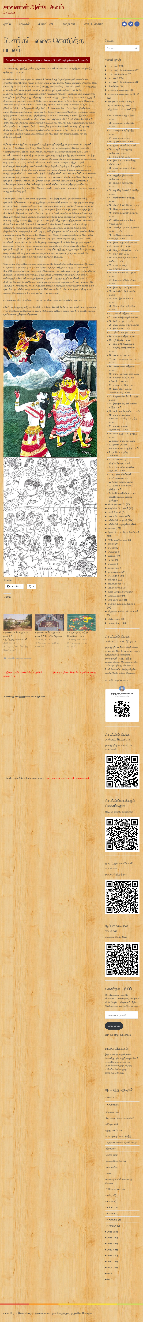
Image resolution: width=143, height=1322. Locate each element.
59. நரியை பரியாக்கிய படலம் (122, 145)
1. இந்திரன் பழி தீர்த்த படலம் (122, 492)
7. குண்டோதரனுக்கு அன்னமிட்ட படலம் (118, 453)
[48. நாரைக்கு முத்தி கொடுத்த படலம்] (81, 622)
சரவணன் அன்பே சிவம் (33, 7)
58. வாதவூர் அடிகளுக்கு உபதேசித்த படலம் (120, 150)
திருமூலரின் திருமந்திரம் (116, 874)
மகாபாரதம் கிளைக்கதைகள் (121, 82)
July (112, 1195)
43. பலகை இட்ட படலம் (120, 246)
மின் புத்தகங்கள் (115, 599)
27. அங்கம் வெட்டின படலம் (122, 332)
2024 (112, 1237)
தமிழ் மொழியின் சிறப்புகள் (120, 591)
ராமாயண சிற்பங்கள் (117, 74)
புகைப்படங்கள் (115, 595)
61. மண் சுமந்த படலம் (119, 137)
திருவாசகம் (113, 567)
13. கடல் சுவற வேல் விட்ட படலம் (124, 411)
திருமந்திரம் (113, 86)
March (113, 1213)
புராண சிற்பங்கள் (116, 516)
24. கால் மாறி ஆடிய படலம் (121, 343)
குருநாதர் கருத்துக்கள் (118, 89)
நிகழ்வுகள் (69, 23)
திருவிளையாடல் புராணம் (76, 60)
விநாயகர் (112, 555)
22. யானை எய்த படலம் (120, 355)
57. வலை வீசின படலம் (120, 156)
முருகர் (111, 559)
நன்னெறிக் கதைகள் (117, 520)
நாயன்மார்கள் (114, 583)
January (114, 1225)
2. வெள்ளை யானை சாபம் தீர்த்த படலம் (121, 487)
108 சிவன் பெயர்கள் (116, 1188)
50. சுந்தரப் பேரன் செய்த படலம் (124, 205)
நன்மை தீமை (112, 1166)
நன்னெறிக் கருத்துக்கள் (119, 524)
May (112, 1201)
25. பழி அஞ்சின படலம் (120, 340)
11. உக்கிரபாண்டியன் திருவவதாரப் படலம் (119, 427)
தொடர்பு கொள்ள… (94, 23)
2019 (112, 1267)
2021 (112, 1255)
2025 (112, 1231)
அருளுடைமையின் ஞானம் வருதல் (122, 1142)
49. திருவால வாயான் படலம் (122, 208)
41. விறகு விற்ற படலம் (119, 253)
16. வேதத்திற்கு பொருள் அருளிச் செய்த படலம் (120, 390)
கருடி (108, 1173)
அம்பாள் (112, 547)
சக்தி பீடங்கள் (114, 512)
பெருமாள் (112, 551)
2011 (111, 1273)
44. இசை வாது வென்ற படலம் (123, 242)
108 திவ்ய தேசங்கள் (117, 539)
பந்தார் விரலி (112, 1154)
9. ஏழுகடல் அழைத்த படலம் (122, 440)
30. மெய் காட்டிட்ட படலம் (121, 321)
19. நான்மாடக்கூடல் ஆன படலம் (124, 373)
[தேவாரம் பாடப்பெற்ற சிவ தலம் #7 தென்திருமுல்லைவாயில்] (17, 622)
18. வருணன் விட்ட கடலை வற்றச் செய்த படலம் (121, 379)
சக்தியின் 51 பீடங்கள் (118, 508)
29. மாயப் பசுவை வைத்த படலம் (124, 324)
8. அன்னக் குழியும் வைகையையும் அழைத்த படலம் (123, 446)
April (113, 1207)
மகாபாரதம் (113, 78)
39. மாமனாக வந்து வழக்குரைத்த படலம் (119, 266)
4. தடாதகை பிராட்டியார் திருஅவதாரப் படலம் (120, 475)
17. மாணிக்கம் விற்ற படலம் (121, 384)
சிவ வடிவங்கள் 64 (116, 504)
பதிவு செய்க (114, 1025)
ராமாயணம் (113, 66)
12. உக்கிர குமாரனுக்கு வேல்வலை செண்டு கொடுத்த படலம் (123, 418)
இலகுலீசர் (111, 1148)
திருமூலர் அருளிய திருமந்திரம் (119, 811)
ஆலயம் (111, 528)
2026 (111, 1097)
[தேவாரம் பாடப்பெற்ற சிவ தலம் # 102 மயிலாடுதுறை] (49, 622)
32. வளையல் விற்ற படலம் (121, 313)
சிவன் (111, 543)
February (114, 1219)
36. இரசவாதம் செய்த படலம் (122, 287)
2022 (112, 1249)
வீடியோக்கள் (114, 618)
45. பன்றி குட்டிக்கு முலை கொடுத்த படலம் (121, 236)
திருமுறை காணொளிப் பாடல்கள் (123, 611)
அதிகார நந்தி (112, 1111)
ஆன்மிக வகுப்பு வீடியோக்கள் (121, 603)
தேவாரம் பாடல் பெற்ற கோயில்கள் (123, 532)
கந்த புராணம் (114, 571)
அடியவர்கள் (113, 575)
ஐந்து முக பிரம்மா (114, 1130)
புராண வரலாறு (115, 587)
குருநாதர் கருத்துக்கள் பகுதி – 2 (123, 93)
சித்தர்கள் (112, 579)
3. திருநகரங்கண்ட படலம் (121, 481)
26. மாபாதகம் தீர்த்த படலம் (122, 336)
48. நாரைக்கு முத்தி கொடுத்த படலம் (77, 634)
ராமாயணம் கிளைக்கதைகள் (121, 70)
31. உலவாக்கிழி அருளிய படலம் (123, 317)
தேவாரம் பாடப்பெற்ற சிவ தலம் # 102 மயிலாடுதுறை (48, 634)
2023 (112, 1243)
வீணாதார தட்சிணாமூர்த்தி (118, 1136)
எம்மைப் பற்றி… (46, 23)
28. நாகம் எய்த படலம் (119, 328)
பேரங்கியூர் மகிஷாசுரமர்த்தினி (120, 1117)
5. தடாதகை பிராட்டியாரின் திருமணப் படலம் (121, 468)
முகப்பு (7, 23)
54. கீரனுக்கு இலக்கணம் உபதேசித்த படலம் (121, 177)
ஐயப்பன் (112, 563)
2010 (111, 1279)
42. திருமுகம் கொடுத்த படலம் (123, 250)
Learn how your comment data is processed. (67, 778)
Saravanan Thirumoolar (28, 60)
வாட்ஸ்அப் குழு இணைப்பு (117, 680)
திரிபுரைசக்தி (112, 1124)
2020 (112, 1261)
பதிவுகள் (25, 23)
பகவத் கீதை (114, 622)
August (114, 1104)
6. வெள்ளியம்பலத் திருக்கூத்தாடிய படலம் (119, 461)
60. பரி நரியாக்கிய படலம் (121, 141)
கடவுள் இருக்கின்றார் (116, 1160)
